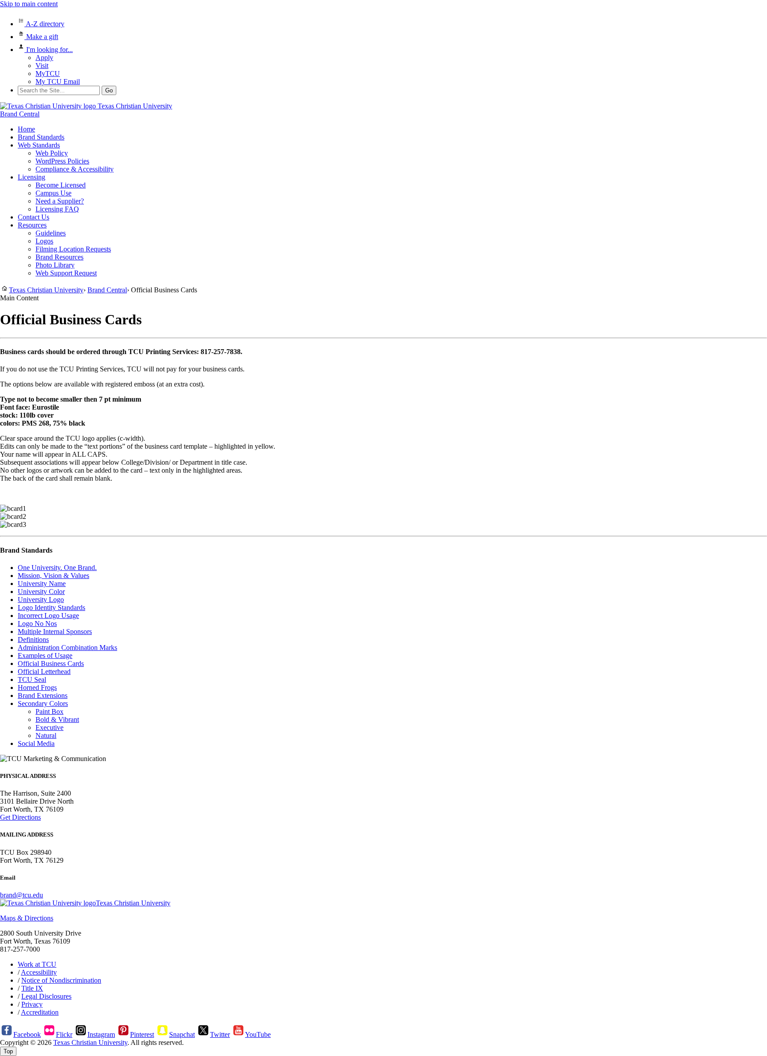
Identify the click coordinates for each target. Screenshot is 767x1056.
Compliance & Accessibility (75, 169)
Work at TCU (37, 964)
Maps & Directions (26, 918)
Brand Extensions (42, 695)
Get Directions (20, 817)
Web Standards (39, 145)
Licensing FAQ (57, 209)
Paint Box (49, 711)
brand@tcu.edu (21, 895)
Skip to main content (29, 4)
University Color (41, 591)
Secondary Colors (43, 703)
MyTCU (48, 73)
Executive (49, 727)
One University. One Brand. (57, 567)
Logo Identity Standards (51, 607)
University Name (42, 583)
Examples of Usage (45, 655)
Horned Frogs (37, 687)
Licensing (31, 177)
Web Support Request (66, 273)
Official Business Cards (51, 663)
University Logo (41, 599)
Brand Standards (41, 137)
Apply (44, 57)
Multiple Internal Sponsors (55, 631)
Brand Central (20, 114)
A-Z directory (44, 24)
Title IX (32, 988)
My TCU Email (58, 81)
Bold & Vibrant (57, 719)
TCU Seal (32, 679)
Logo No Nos (37, 623)
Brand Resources (59, 257)
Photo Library (55, 265)
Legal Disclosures (46, 996)
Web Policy (52, 153)
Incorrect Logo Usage (48, 615)
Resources (32, 225)
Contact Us (33, 217)
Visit (42, 65)
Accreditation (40, 1012)
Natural (46, 735)
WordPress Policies (62, 161)
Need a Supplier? (60, 201)
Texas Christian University (90, 1042)
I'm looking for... (48, 49)
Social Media (36, 743)
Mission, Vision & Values (53, 575)
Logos (44, 241)
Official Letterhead (44, 671)
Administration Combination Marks (67, 647)
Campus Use (53, 193)
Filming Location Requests (73, 249)
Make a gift (41, 36)
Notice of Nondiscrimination (61, 980)
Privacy (32, 1004)
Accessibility (39, 972)
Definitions (33, 639)
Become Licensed (61, 185)
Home (26, 129)
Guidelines (51, 233)
